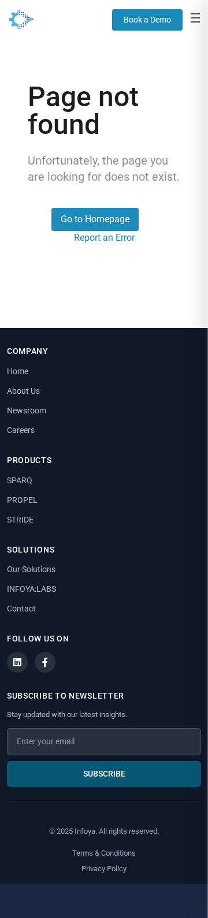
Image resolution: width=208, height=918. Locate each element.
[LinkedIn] (17, 662)
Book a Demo (147, 19)
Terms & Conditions (104, 853)
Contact (21, 608)
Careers (21, 430)
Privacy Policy (104, 868)
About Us (23, 390)
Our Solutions (31, 569)
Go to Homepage (95, 219)
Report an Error (104, 237)
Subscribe (104, 773)
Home (17, 371)
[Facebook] (45, 662)
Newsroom (26, 410)
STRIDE (20, 519)
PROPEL (22, 500)
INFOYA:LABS (31, 589)
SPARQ (19, 480)
